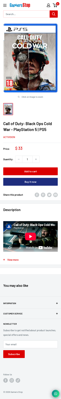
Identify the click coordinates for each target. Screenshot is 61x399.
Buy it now (30, 181)
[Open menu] (5, 5)
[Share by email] (55, 194)
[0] (55, 5)
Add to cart (30, 171)
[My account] (48, 5)
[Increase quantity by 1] (36, 159)
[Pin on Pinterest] (43, 194)
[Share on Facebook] (37, 194)
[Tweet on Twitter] (49, 194)
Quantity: (8, 159)
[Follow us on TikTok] (18, 380)
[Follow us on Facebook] (5, 380)
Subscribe (14, 354)
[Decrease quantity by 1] (18, 159)
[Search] (54, 14)
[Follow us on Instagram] (11, 380)
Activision (9, 137)
